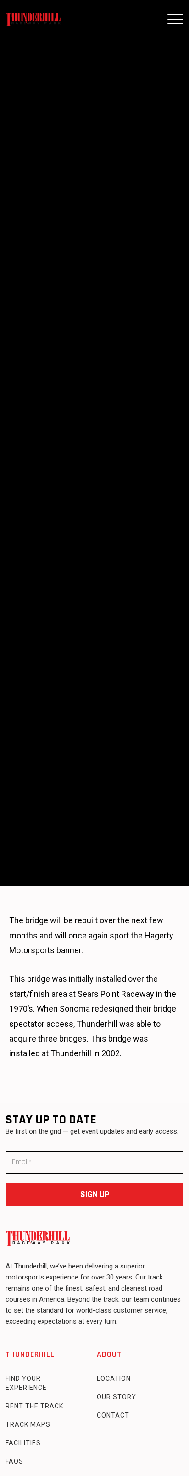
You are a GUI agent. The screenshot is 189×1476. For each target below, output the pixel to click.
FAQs (14, 1461)
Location (114, 1378)
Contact (113, 1415)
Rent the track (34, 1406)
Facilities (23, 1443)
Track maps (28, 1424)
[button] (175, 19)
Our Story (116, 1397)
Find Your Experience (26, 1383)
